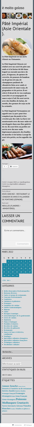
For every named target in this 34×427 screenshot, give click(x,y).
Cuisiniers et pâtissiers (12, 301)
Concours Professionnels (13, 297)
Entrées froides (20, 391)
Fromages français (8, 393)
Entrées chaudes (8, 391)
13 (30, 265)
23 (13, 272)
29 (8, 275)
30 (13, 275)
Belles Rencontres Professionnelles (16, 291)
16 (13, 268)
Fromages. (8, 303)
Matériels (7, 320)
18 (21, 268)
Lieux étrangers (9, 399)
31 (17, 275)
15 (8, 268)
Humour (7, 310)
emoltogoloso (25, 182)
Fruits (13, 396)
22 (8, 272)
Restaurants (8, 330)
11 (21, 265)
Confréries (8, 299)
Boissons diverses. (10, 293)
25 (21, 272)
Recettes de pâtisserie (12, 328)
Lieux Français (21, 396)
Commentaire (23, 244)
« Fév (4, 280)
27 (30, 272)
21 (4, 272)
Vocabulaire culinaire (11, 344)
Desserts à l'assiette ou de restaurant (17, 388)
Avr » (8, 280)
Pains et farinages (10, 322)
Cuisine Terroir (21, 386)
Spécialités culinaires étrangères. (16, 338)
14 (4, 268)
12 (25, 265)
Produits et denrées (11, 324)
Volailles (13, 408)
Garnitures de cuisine (11, 305)
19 (25, 268)
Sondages (7, 336)
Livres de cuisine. (10, 318)
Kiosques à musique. (11, 314)
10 (17, 265)
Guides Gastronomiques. (13, 307)
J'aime (6, 312)
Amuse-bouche (10, 386)
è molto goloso (13, 7)
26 (25, 272)
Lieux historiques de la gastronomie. (17, 316)
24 (17, 272)
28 (4, 275)
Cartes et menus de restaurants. (15, 295)
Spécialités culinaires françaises (15, 340)
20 (30, 268)
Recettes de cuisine (11, 326)
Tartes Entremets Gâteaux (12, 406)
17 (17, 268)
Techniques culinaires (12, 342)
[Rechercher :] (17, 352)
